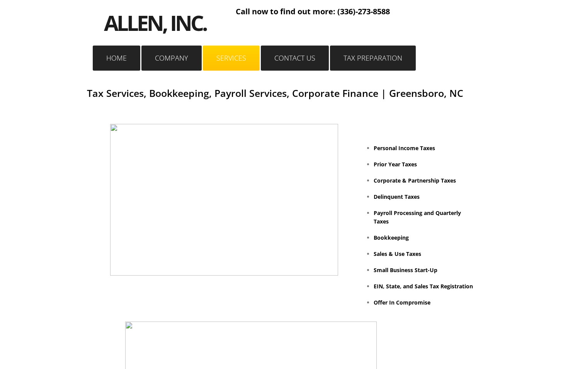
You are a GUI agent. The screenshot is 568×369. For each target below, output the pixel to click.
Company (171, 58)
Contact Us (294, 58)
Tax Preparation (373, 58)
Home (116, 58)
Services (231, 58)
